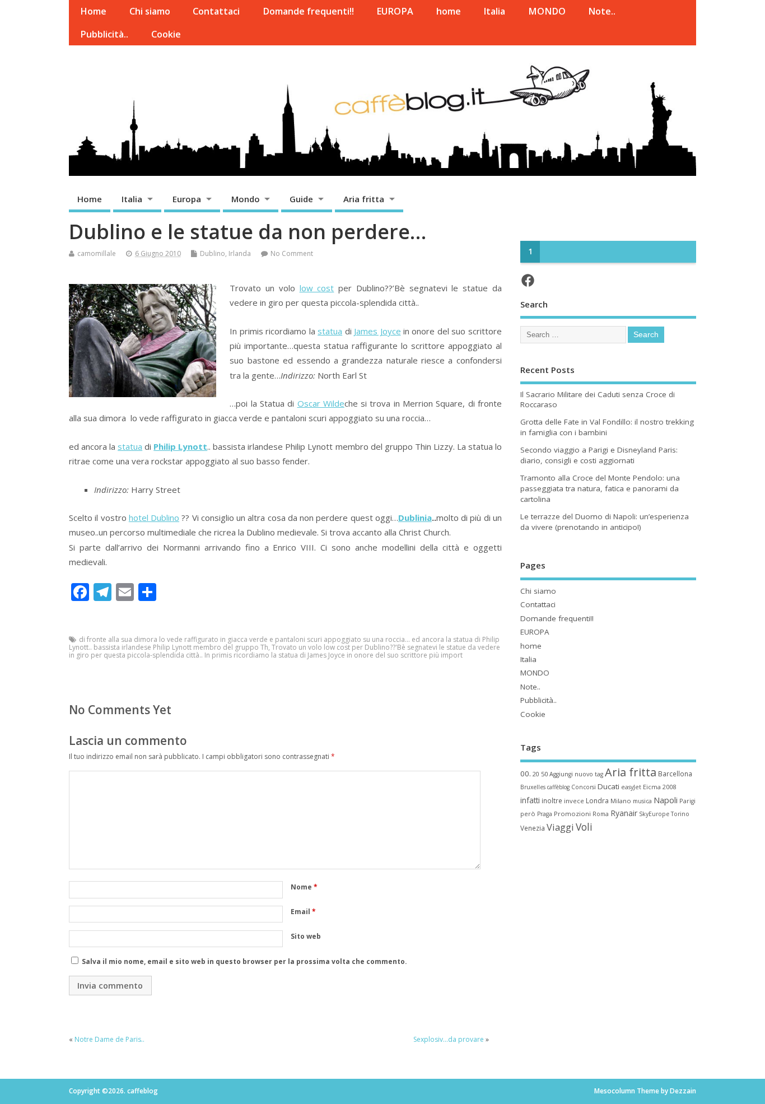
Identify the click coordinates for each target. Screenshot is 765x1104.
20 (536, 774)
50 (544, 774)
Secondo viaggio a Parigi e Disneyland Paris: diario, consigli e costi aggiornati (599, 455)
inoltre (552, 800)
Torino (680, 814)
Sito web (306, 936)
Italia (494, 11)
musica (642, 801)
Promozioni (572, 813)
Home (93, 11)
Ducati (608, 786)
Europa (186, 198)
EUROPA (394, 11)
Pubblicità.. (104, 34)
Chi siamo (149, 11)
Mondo (245, 198)
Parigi (687, 801)
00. (525, 773)
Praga (544, 814)
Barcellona (675, 773)
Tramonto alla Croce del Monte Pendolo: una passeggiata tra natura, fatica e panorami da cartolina (600, 488)
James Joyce (377, 331)
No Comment (291, 253)
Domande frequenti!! (308, 11)
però (527, 813)
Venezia (532, 827)
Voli (584, 826)
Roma (601, 814)
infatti (530, 800)
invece (574, 800)
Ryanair (623, 813)
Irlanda (239, 253)
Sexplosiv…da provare (448, 1039)
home (448, 11)
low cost (317, 288)
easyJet (631, 787)
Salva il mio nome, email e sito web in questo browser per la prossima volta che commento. (244, 961)
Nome (304, 887)
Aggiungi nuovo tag (576, 774)
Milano (620, 800)
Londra (597, 800)
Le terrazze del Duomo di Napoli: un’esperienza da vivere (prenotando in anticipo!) (604, 521)
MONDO (547, 11)
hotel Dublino (154, 517)
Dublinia (415, 517)
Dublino (212, 253)
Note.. (601, 11)
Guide (301, 198)
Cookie (166, 34)
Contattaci (216, 11)
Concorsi (583, 787)
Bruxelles (532, 787)
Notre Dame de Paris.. (109, 1039)
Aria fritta (363, 198)
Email (303, 911)
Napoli (666, 799)
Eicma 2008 (659, 786)
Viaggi (560, 827)
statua (330, 331)
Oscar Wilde (320, 403)
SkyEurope (654, 814)
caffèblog (558, 787)
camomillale (96, 253)
